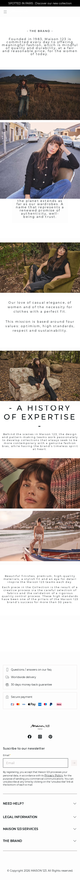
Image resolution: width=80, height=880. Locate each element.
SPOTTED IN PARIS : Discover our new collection (40, 3)
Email (7, 755)
